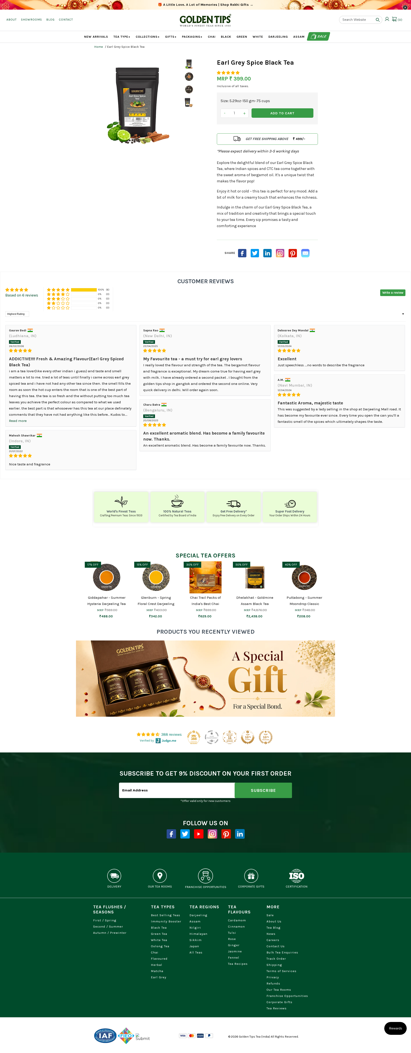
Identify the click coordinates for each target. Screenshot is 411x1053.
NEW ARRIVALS (96, 37)
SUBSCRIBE (263, 790)
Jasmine (235, 951)
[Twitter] (185, 834)
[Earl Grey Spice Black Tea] (137, 102)
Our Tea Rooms (279, 990)
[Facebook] (171, 834)
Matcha (157, 971)
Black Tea (159, 927)
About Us (274, 921)
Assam (195, 921)
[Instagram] (280, 253)
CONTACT (66, 19)
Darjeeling (198, 915)
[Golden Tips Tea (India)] (205, 17)
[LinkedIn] (267, 253)
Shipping (274, 965)
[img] (71, 350)
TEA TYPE (121, 37)
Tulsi (232, 933)
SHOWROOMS (31, 19)
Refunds (273, 983)
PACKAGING (192, 37)
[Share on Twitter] (255, 253)
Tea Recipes (238, 964)
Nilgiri (195, 927)
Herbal (156, 965)
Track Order (276, 959)
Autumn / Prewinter (110, 933)
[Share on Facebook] (242, 253)
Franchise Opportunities (287, 996)
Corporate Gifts (279, 1002)
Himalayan (198, 934)
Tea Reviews (277, 1008)
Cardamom (237, 920)
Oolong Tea (160, 946)
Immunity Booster (166, 921)
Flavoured (159, 959)
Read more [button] (18, 421)
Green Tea (159, 934)
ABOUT (11, 19)
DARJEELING (278, 37)
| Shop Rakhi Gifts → (205, 5)
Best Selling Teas (165, 915)
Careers (273, 940)
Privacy (273, 977)
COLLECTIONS (148, 37)
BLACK (226, 37)
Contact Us (276, 946)
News (271, 934)
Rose (232, 939)
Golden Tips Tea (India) (254, 1036)
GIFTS (171, 37)
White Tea (159, 940)
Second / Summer (108, 926)
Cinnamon (236, 926)
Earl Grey (158, 977)
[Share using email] (305, 253)
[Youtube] (199, 834)
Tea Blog (274, 927)
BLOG (50, 19)
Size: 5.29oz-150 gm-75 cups (245, 100)
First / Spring (104, 920)
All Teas (196, 952)
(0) (399, 20)
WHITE (258, 37)
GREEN (242, 37)
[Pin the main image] (293, 253)
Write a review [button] (392, 293)
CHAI (212, 37)
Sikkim (195, 940)
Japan (194, 946)
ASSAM (299, 37)
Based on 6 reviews (21, 295)
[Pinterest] (226, 834)
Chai (154, 952)
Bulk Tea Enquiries (282, 952)
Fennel (233, 957)
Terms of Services (281, 971)
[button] (228, 72)
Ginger (234, 945)
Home (98, 47)
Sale (321, 36)
